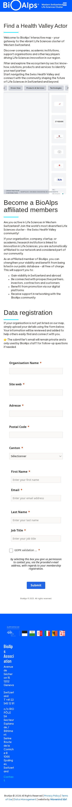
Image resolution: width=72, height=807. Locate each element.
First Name (19, 472)
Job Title (17, 530)
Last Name (19, 512)
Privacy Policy (52, 796)
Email (15, 490)
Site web (15, 384)
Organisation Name (24, 363)
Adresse (15, 406)
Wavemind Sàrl (58, 800)
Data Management (25, 800)
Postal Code (17, 427)
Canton (14, 448)
